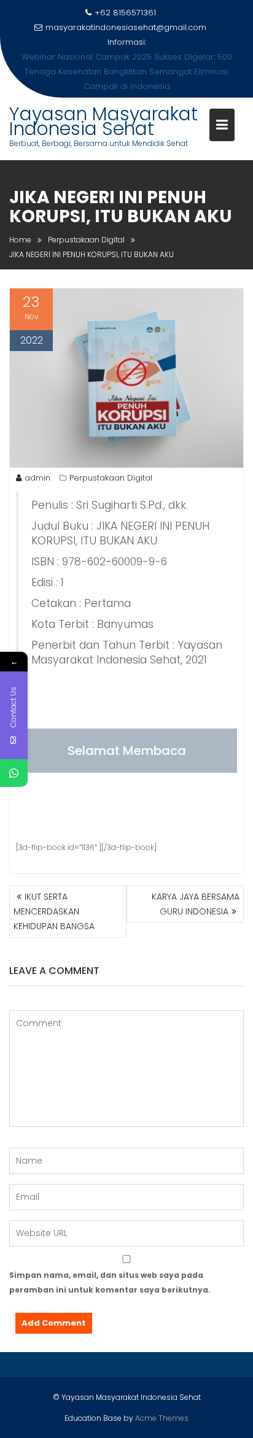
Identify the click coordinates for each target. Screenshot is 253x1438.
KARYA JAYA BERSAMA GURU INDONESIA (195, 889)
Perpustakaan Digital (110, 463)
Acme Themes (162, 1403)
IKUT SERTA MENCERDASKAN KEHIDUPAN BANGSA (54, 897)
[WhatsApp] (14, 773)
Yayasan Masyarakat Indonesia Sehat (103, 106)
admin (37, 463)
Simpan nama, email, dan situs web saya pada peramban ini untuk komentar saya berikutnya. (110, 1267)
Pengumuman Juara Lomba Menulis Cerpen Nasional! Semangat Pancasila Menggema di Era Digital (126, 64)
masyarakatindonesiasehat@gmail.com (125, 27)
